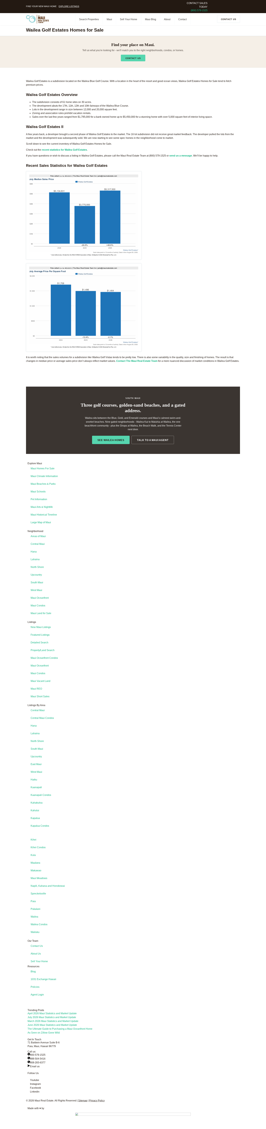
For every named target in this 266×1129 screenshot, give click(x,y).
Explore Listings (69, 6)
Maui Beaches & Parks (43, 484)
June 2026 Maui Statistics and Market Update (52, 1025)
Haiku (34, 779)
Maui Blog (150, 19)
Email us (35, 1066)
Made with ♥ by (36, 1108)
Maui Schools (38, 491)
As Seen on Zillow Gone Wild (44, 1032)
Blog (33, 971)
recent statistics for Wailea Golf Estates (64, 149)
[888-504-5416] (29, 1058)
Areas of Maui (38, 536)
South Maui (37, 582)
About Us (36, 953)
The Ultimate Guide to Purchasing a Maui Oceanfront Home (60, 1028)
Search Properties (89, 19)
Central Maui (38, 544)
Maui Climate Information (44, 476)
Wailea (34, 916)
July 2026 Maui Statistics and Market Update (52, 1017)
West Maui (36, 590)
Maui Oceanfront (40, 598)
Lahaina (35, 559)
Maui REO (36, 688)
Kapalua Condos (40, 825)
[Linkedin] (29, 1091)
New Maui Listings (41, 627)
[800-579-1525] (29, 1054)
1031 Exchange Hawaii (43, 979)
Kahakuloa (36, 802)
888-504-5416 (37, 1058)
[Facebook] (29, 1087)
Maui (109, 19)
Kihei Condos (38, 847)
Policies (35, 987)
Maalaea (35, 862)
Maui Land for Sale (41, 613)
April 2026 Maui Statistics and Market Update (52, 1013)
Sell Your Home (128, 19)
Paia (33, 901)
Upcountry (36, 574)
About (167, 19)
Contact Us (37, 946)
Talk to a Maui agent (152, 440)
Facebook (35, 1087)
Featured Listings (40, 635)
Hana (34, 551)
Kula (33, 855)
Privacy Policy (97, 1100)
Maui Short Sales (40, 696)
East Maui (36, 764)
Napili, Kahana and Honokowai (48, 886)
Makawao (36, 870)
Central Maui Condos (42, 718)
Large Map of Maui (41, 522)
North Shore (37, 567)
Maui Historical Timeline (44, 514)
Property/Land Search (42, 650)
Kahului (35, 810)
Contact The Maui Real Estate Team (136, 361)
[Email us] (29, 1065)
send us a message (180, 155)
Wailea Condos (39, 924)
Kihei (33, 839)
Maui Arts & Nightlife (42, 507)
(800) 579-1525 (199, 10)
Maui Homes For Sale (42, 468)
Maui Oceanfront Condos (44, 658)
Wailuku (35, 932)
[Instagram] (29, 1083)
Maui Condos (38, 605)
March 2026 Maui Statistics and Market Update (53, 1021)
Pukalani (35, 909)
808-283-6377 (37, 1062)
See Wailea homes (110, 440)
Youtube (34, 1080)
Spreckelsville (38, 893)
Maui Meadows (39, 878)
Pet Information (39, 499)
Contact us (133, 58)
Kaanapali (36, 787)
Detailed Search (39, 642)
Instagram (35, 1084)
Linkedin (34, 1091)
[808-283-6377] (29, 1062)
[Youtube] (29, 1079)
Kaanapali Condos (41, 795)
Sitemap (82, 1100)
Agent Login (37, 994)
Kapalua (35, 818)
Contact (182, 19)
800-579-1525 (37, 1055)
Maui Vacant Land (40, 681)
